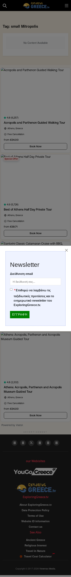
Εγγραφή (19, 314)
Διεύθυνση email (21, 273)
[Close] (66, 250)
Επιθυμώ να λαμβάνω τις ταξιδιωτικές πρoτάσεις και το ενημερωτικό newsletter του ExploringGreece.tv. (34, 298)
